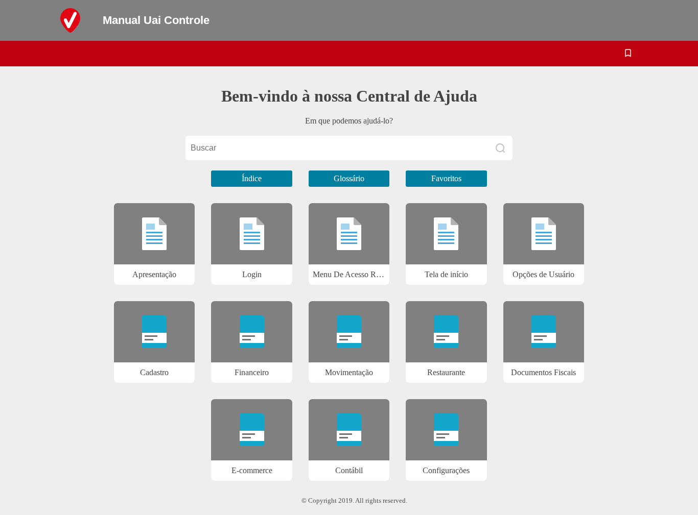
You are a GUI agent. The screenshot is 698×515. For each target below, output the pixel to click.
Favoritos (446, 178)
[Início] (78, 20)
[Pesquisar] (500, 148)
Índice (252, 178)
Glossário (349, 178)
